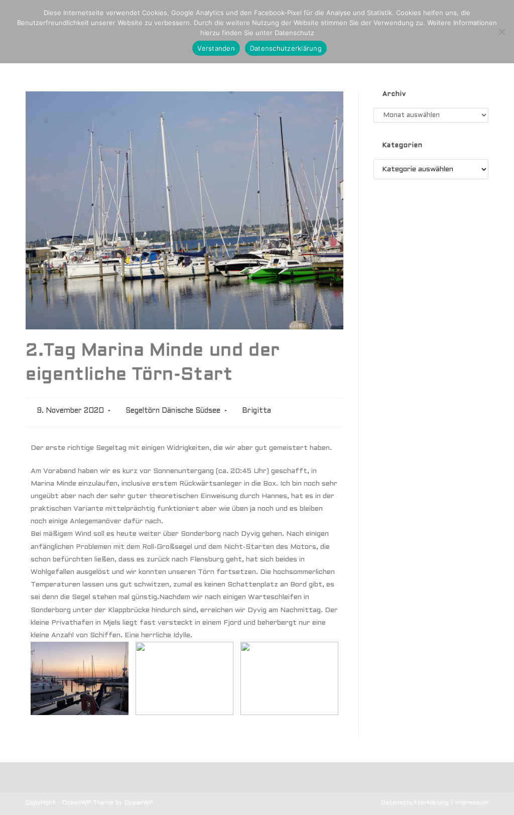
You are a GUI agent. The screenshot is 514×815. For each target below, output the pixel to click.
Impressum (471, 803)
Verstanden (216, 48)
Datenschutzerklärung (415, 803)
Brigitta (256, 411)
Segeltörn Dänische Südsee (172, 411)
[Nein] (501, 32)
